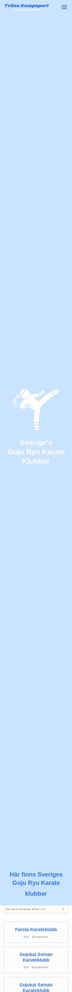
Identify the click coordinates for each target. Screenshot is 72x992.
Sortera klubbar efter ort (26, 909)
